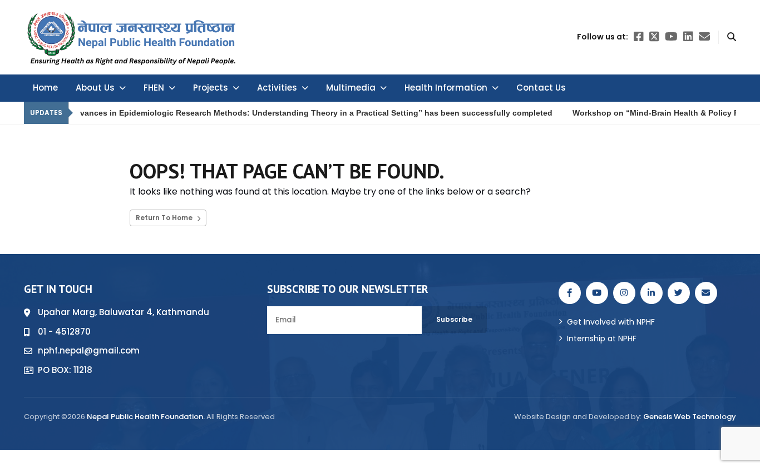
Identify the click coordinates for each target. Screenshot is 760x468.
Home (45, 87)
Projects (210, 87)
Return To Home (165, 217)
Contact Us (541, 87)
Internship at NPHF (601, 338)
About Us (95, 87)
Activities (277, 87)
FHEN (154, 87)
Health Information (445, 87)
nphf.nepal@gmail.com (89, 350)
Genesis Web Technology (689, 416)
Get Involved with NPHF (611, 321)
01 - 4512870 (64, 331)
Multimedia (351, 87)
